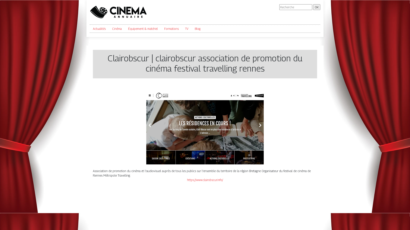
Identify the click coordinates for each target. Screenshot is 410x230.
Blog (198, 28)
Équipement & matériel (143, 28)
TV (186, 28)
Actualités (99, 28)
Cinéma (117, 28)
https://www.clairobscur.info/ (205, 180)
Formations (171, 28)
